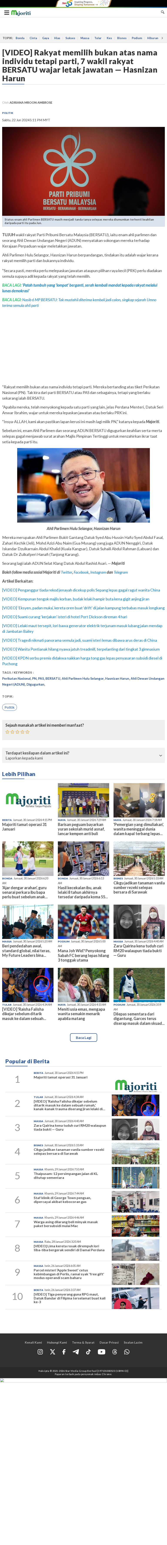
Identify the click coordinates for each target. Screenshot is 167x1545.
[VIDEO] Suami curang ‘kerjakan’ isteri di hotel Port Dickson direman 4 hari (64, 616)
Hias (57, 38)
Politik (7, 112)
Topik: (7, 696)
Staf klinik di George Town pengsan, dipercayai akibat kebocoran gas (62, 1200)
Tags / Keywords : (18, 672)
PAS (41, 678)
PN (34, 678)
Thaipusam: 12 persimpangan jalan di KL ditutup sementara (66, 1175)
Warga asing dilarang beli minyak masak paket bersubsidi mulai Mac (66, 1224)
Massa (84, 38)
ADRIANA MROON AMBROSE (31, 102)
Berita (7, 820)
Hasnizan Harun (117, 678)
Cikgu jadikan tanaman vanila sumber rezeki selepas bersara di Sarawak (139, 887)
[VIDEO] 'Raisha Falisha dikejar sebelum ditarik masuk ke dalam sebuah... (24, 1014)
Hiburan (152, 38)
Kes (109, 38)
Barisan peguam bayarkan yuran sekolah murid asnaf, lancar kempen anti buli (81, 829)
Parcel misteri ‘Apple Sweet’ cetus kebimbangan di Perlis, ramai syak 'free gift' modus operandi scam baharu (69, 1274)
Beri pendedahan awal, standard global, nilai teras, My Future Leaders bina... (26, 950)
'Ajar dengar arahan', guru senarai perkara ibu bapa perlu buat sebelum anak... (25, 892)
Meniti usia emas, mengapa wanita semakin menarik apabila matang (81, 1014)
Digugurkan (35, 684)
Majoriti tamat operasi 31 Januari (24, 826)
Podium (137, 38)
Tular (98, 38)
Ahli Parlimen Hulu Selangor (83, 678)
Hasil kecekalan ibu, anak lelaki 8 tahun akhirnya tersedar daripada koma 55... (83, 892)
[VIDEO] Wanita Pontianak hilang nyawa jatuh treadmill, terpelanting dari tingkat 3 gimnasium (81, 649)
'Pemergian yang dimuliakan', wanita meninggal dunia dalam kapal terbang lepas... (139, 829)
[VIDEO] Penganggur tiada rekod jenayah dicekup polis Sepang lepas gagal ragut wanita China (81, 590)
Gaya (45, 38)
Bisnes (122, 38)
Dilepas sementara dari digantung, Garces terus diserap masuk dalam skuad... (139, 1018)
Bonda (20, 38)
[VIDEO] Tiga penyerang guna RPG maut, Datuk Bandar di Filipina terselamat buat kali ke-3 (69, 1298)
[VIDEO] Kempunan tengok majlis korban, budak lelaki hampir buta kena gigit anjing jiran (75, 598)
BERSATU (52, 678)
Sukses (70, 38)
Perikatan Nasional (16, 678)
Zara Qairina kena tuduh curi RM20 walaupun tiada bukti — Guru (138, 950)
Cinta (33, 38)
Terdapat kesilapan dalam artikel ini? (37, 753)
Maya (62, 820)
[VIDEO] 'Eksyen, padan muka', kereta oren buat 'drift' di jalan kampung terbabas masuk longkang (83, 607)
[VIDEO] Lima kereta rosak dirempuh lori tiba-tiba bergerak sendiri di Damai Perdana (69, 1248)
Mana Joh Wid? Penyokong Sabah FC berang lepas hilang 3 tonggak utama (83, 955)
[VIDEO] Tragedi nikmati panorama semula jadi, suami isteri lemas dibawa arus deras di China (79, 640)
